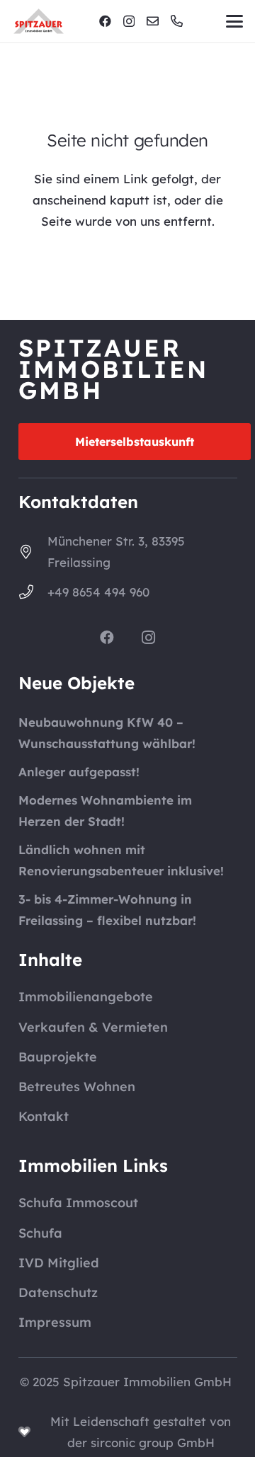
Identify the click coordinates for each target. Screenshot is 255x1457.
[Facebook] (105, 21)
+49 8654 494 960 (98, 591)
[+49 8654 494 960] (32, 592)
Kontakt (43, 1116)
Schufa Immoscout (78, 1202)
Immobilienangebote (85, 997)
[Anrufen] (177, 21)
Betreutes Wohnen (76, 1086)
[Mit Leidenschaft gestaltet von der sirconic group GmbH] (31, 1432)
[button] (234, 21)
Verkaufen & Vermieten (93, 1027)
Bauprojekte (57, 1057)
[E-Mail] (153, 21)
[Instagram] (129, 21)
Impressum (54, 1322)
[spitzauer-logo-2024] (38, 21)
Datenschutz (58, 1292)
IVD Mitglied (58, 1263)
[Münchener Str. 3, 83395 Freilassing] (32, 552)
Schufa (40, 1233)
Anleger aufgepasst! (79, 771)
